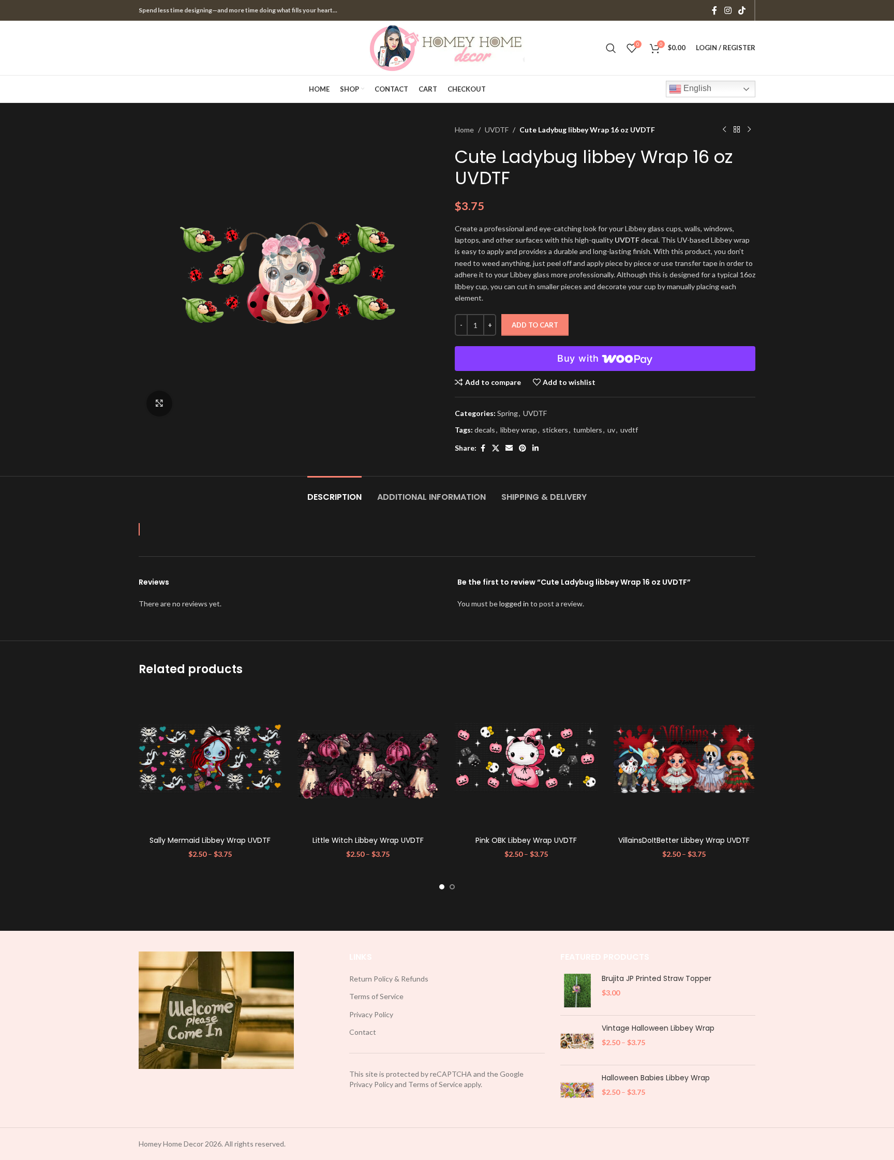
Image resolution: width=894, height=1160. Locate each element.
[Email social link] (509, 448)
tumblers (587, 429)
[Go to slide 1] (441, 886)
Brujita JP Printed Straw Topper (656, 979)
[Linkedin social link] (535, 448)
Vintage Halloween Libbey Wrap (658, 1028)
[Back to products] (737, 130)
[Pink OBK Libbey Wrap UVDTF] (526, 759)
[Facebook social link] (714, 10)
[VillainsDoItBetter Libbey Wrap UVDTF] (684, 759)
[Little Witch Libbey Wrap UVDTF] (368, 759)
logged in (514, 603)
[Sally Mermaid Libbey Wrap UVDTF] (210, 759)
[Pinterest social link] (522, 448)
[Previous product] (724, 130)
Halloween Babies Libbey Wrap (656, 1078)
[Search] (611, 48)
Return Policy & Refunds (388, 978)
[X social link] (495, 448)
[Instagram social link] (728, 10)
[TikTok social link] (742, 10)
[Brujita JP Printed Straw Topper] (577, 990)
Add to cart (535, 325)
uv (611, 429)
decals (484, 429)
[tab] (334, 492)
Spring (507, 413)
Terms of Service (376, 996)
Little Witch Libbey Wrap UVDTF (368, 840)
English (696, 88)
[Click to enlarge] (159, 404)
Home (464, 129)
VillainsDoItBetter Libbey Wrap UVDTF (684, 840)
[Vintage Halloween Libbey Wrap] (577, 1040)
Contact (362, 1032)
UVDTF (497, 129)
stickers (555, 429)
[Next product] (749, 130)
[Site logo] (447, 46)
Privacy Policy (371, 1014)
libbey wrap (518, 429)
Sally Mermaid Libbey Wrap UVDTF (210, 840)
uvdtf (629, 429)
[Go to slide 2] (452, 886)
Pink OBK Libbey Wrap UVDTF (526, 840)
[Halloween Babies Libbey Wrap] (577, 1090)
